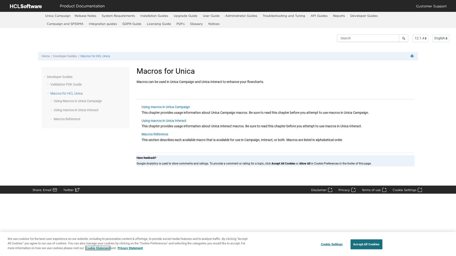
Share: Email (42, 190)
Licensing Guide (159, 23)
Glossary (196, 23)
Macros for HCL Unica (95, 56)
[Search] (403, 38)
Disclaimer (319, 190)
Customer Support (431, 6)
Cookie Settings (404, 190)
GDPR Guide (131, 23)
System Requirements (118, 15)
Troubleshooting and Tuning (284, 15)
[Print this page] (412, 56)
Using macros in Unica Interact (76, 110)
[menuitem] (58, 15)
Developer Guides (364, 15)
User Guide (211, 15)
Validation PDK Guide (66, 84)
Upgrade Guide (185, 15)
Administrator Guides (241, 15)
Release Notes (85, 15)
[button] (45, 76)
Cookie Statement (98, 248)
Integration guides (103, 23)
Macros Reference (67, 119)
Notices (213, 23)
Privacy (344, 190)
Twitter (68, 190)
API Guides (319, 15)
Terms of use (371, 190)
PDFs (180, 23)
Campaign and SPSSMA (65, 23)
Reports (339, 15)
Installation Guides (154, 15)
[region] (228, 244)
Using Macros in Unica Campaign (78, 101)
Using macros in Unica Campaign (166, 107)
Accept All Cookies (366, 244)
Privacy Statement (130, 248)
